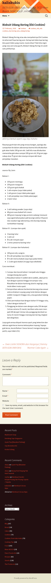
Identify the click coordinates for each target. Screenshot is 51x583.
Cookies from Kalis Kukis (13, 538)
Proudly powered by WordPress (25, 578)
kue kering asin (14, 31)
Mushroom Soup (10, 435)
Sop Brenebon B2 (11, 446)
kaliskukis (8, 486)
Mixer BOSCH (9, 549)
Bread (7, 527)
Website (5, 401)
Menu (4, 15)
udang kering (25, 31)
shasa (7, 465)
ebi (38, 28)
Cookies (23, 28)
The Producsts (10, 564)
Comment (7, 374)
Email (5, 396)
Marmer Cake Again (38, 347)
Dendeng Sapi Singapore (13, 438)
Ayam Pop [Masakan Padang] (15, 442)
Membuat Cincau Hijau (19, 492)
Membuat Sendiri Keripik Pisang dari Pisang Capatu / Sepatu (16, 479)
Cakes (7, 531)
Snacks (7, 560)
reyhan (7, 477)
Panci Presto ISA (10, 553)
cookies (33, 28)
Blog (6, 524)
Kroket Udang (9, 449)
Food (6, 546)
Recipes (8, 557)
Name (5, 391)
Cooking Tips (9, 542)
